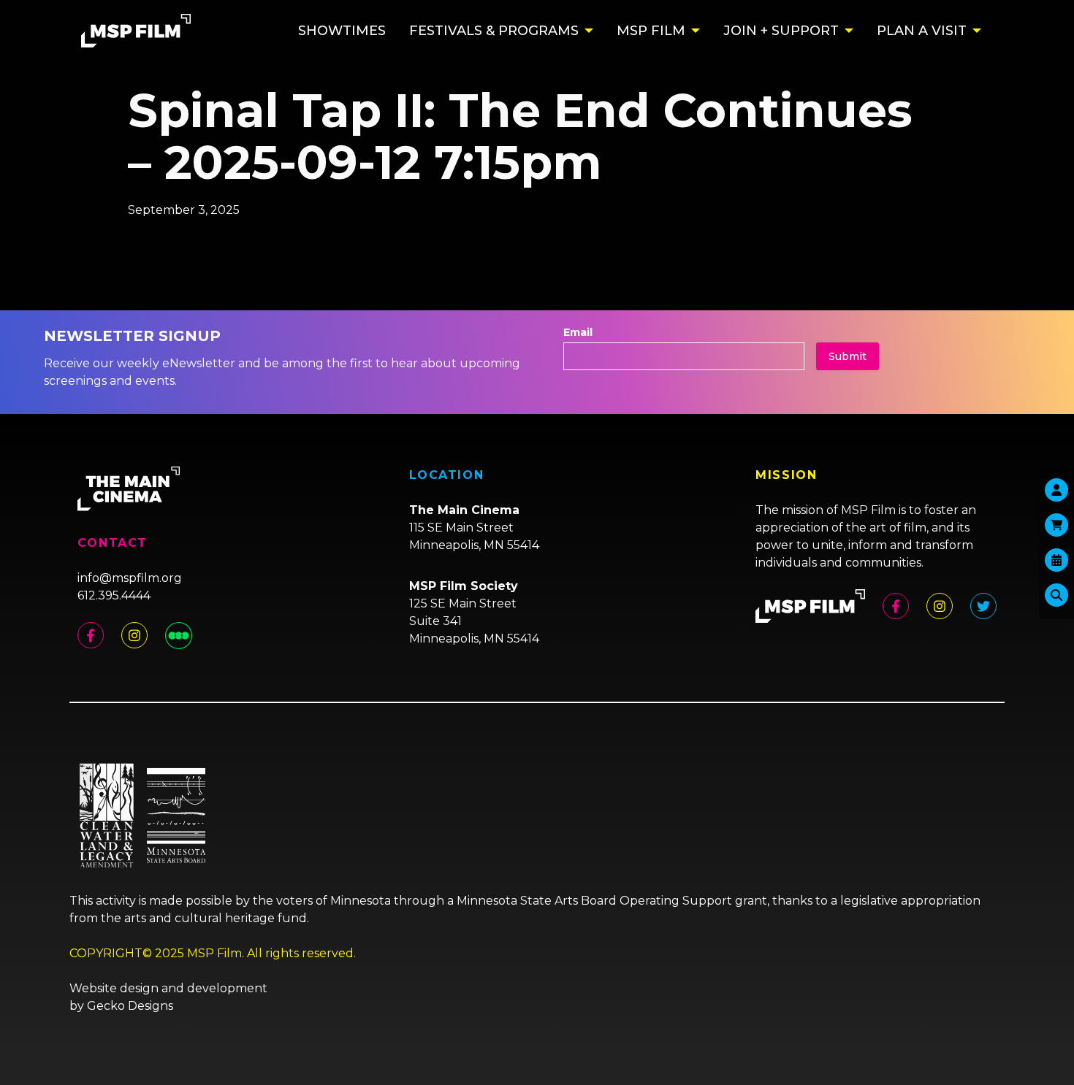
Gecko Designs (130, 1006)
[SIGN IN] (1056, 490)
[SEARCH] (1056, 595)
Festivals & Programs (494, 31)
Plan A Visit (922, 31)
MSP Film (651, 31)
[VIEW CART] (1056, 525)
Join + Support (781, 31)
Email (578, 332)
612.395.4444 (114, 595)
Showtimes (342, 31)
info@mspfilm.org (129, 578)
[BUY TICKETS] (1056, 560)
